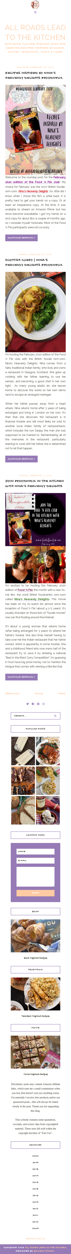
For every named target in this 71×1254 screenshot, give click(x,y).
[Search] (55, 716)
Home (39, 693)
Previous (12, 693)
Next (62, 693)
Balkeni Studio (44, 1251)
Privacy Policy (35, 1239)
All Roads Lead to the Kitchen (45, 1247)
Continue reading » (21, 237)
